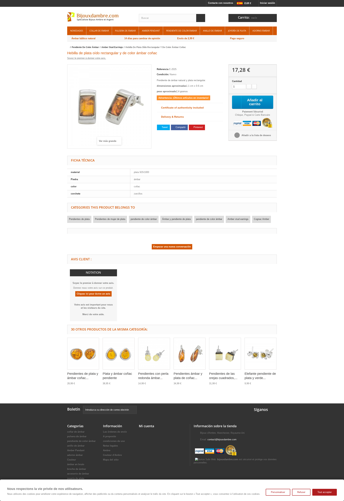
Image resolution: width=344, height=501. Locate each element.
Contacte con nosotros (220, 3)
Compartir (180, 127)
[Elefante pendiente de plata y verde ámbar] (260, 354)
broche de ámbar (76, 469)
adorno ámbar (261, 30)
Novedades (76, 30)
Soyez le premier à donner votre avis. (86, 58)
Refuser (301, 492)
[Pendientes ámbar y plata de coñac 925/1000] (190, 354)
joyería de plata (237, 30)
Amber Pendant (151, 30)
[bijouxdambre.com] (100, 17)
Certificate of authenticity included (181, 107)
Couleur (71, 459)
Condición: (163, 74)
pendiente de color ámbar (181, 30)
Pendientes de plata (79, 219)
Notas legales (110, 445)
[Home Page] (68, 47)
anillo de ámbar (212, 30)
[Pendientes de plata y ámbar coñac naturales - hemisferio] (83, 354)
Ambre (106, 450)
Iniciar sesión (267, 3)
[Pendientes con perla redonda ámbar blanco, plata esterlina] (154, 354)
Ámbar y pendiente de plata (176, 219)
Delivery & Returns (171, 116)
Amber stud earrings (238, 219)
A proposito (109, 436)
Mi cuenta (146, 426)
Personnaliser (278, 492)
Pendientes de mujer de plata (110, 219)
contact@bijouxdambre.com (221, 439)
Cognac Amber (261, 219)
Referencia (162, 69)
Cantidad (237, 81)
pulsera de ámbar (125, 30)
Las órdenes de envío (115, 431)
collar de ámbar (99, 30)
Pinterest (198, 127)
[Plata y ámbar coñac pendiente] (119, 354)
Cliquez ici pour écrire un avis (93, 293)
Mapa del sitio (111, 459)
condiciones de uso (114, 441)
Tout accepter (324, 492)
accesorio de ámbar (78, 473)
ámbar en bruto (75, 464)
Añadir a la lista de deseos (256, 135)
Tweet (164, 127)
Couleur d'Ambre (112, 455)
